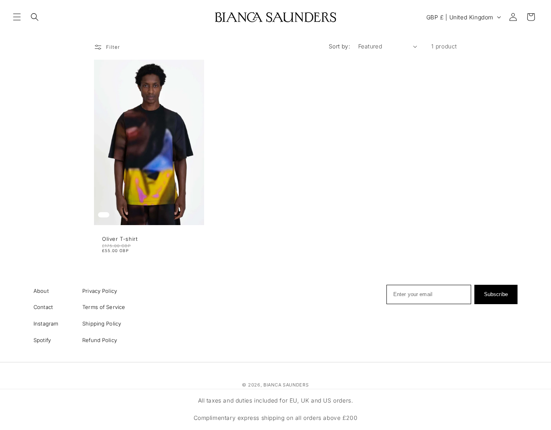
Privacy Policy (99, 291)
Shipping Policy (101, 323)
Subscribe (496, 294)
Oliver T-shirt (120, 239)
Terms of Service (103, 307)
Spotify (42, 340)
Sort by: (339, 46)
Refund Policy (99, 340)
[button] (17, 17)
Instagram (45, 323)
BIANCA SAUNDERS (286, 385)
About (41, 291)
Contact (43, 307)
